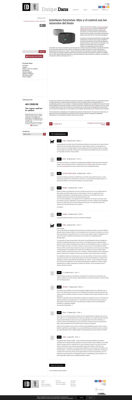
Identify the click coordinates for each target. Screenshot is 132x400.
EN (105, 4)
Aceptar (82, 397)
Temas (85, 10)
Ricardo (64, 214)
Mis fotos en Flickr (27, 75)
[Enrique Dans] (30, 7)
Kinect (95, 107)
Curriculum (25, 65)
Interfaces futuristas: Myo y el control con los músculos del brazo (78, 21)
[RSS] (108, 7)
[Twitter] (102, 7)
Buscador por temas (35, 56)
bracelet (30, 21)
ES (108, 4)
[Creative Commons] (101, 393)
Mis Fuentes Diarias (61, 382)
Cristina (65, 287)
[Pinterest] (104, 7)
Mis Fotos (58, 381)
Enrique (55, 9)
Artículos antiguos (27, 72)
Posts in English (26, 77)
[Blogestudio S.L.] (99, 389)
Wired (44, 21)
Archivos (76, 10)
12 (44, 25)
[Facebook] (99, 7)
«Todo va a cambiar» (61, 384)
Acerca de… (105, 10)
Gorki (64, 141)
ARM (26, 21)
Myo (34, 21)
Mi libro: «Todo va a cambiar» (30, 69)
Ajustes (90, 397)
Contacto (95, 10)
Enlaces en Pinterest (28, 73)
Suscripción (73, 386)
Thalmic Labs (101, 30)
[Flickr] (106, 7)
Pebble (89, 164)
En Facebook (25, 70)
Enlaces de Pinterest (46, 386)
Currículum (73, 381)
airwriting (63, 166)
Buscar (42, 52)
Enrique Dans (35, 125)
